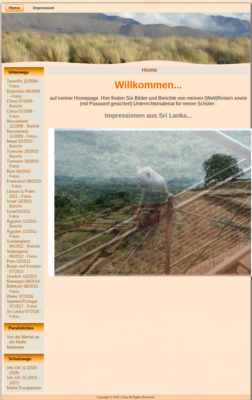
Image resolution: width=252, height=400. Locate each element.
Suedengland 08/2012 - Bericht (23, 243)
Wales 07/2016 (20, 296)
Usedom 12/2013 (22, 276)
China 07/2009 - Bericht (21, 103)
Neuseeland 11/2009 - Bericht (23, 123)
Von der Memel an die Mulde (23, 339)
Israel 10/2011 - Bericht (20, 203)
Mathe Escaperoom (24, 388)
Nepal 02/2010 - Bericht (21, 143)
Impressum (43, 8)
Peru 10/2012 (18, 261)
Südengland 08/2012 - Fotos (22, 254)
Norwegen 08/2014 (23, 281)
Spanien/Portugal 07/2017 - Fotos (22, 304)
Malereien (15, 347)
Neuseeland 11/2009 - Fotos (22, 134)
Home (14, 8)
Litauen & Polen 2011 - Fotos (21, 194)
